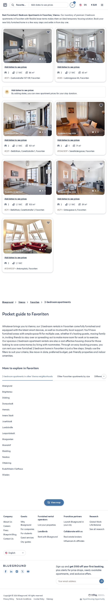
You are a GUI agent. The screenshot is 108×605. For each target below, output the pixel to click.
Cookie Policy (39, 599)
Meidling (6, 451)
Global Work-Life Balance (96, 523)
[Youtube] (28, 571)
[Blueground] (14, 566)
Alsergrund (7, 386)
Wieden (5, 474)
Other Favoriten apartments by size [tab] (73, 376)
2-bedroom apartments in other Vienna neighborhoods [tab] (27, 376)
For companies (27, 529)
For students (26, 533)
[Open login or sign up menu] (102, 4)
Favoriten (34, 302)
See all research (97, 529)
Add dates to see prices (15, 67)
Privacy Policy (8, 599)
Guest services (27, 537)
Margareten (7, 439)
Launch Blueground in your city (74, 523)
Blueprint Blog (9, 534)
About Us (7, 521)
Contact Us (8, 538)
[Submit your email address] (101, 581)
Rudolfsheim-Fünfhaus (12, 469)
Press (5, 530)
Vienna (21, 302)
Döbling (6, 397)
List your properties (47, 525)
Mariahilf (6, 445)
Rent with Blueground (48, 536)
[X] (22, 571)
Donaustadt (7, 403)
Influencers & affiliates (74, 541)
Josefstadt (7, 421)
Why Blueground (26, 523)
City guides (26, 541)
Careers (6, 526)
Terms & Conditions (23, 599)
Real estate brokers (73, 536)
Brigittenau (7, 391)
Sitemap (49, 599)
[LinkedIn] (11, 571)
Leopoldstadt (8, 433)
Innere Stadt (7, 415)
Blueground (7, 302)
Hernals (5, 409)
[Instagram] (17, 571)
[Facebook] (5, 571)
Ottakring (6, 463)
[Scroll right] (104, 376)
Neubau (6, 457)
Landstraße (7, 427)
